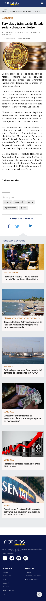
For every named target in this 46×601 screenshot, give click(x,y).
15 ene (23, 208)
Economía (4, 9)
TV (3, 598)
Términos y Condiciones (33, 576)
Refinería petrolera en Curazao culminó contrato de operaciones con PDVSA (23, 371)
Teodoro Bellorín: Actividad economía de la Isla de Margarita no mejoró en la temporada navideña (23, 324)
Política (5, 579)
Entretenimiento (8, 590)
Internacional (7, 576)
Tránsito (28, 572)
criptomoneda (10, 208)
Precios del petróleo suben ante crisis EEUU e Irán (22, 465)
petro (30, 202)
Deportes (6, 587)
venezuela (19, 202)
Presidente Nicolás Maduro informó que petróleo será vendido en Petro (21, 278)
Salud (4, 594)
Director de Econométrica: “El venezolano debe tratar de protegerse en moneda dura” (22, 418)
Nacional (5, 572)
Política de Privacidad (32, 579)
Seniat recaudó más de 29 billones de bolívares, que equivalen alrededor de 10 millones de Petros (22, 511)
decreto (7, 202)
